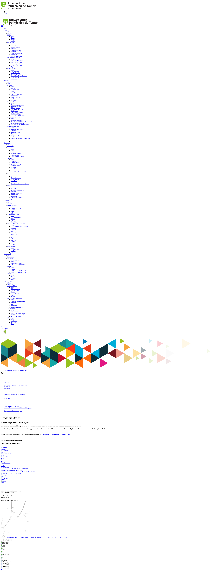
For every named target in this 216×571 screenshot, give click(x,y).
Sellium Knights (15, 293)
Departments (14, 67)
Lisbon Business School (17, 123)
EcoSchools (14, 196)
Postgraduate (14, 95)
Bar (12, 304)
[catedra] (3, 481)
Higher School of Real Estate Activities (21, 121)
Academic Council (16, 51)
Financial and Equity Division (19, 76)
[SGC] (3, 476)
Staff (8, 173)
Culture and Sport (12, 286)
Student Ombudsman (16, 53)
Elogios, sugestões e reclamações (13, 411)
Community (7, 143)
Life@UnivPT (8, 281)
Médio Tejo (10, 318)
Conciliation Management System (20, 172)
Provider (13, 152)
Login (5, 13)
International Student (12, 260)
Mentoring (13, 191)
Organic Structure (51, 537)
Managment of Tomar (16, 62)
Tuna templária (15, 290)
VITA (12, 243)
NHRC (13, 241)
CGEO (13, 219)
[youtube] (8, 540)
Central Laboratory (12, 205)
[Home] (18, 9)
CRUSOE (13, 278)
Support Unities (12, 370)
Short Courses (14, 98)
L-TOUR (13, 240)
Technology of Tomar (16, 65)
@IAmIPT (10, 185)
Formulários (7, 386)
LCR (12, 235)
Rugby (12, 295)
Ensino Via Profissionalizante (12, 406)
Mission (13, 41)
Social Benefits (15, 179)
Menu (9, 32)
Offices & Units (11, 68)
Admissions (7, 28)
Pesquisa (5, 327)
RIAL (12, 280)
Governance (10, 42)
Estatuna (13, 292)
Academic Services (16, 153)
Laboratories (14, 79)
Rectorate (13, 48)
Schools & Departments (13, 57)
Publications (14, 54)
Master (12, 91)
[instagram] (5, 540)
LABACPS (14, 234)
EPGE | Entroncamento (17, 112)
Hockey (13, 296)
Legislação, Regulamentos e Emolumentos (15, 385)
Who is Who (63, 537)
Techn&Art (14, 222)
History (9, 35)
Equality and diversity (16, 193)
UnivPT (6, 30)
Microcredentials (15, 97)
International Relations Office (18, 272)
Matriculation (14, 137)
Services (6, 370)
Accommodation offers (17, 307)
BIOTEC (13, 228)
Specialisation (14, 100)
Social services (15, 135)
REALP (9, 273)
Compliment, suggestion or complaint (31, 537)
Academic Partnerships (13, 117)
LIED (12, 237)
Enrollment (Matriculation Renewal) (20, 138)
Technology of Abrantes (17, 63)
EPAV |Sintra (14, 111)
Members (6, 382)
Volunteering (14, 194)
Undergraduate (15, 89)
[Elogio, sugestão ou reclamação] (5, 467)
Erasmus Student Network (18, 264)
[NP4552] (3, 475)
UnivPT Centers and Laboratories (16, 223)
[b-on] (2, 482)
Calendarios (7, 388)
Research (6, 200)
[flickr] (15, 540)
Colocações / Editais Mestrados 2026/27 (14, 394)
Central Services (15, 162)
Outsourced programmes (14, 102)
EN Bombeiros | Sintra (17, 109)
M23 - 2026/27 (8, 398)
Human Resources (16, 74)
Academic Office (15, 73)
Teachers (9, 158)
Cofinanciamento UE (16, 56)
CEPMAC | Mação (16, 114)
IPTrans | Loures (15, 108)
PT (5, 15)
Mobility (9, 266)
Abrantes (13, 322)
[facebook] (2, 540)
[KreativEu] (4, 478)
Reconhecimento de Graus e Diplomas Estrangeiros (17, 408)
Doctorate (13, 92)
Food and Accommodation (14, 298)
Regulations (14, 133)
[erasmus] (3, 479)
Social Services (15, 77)
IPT (2, 26)
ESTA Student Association (18, 315)
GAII (12, 211)
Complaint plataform (11, 537)
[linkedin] (11, 540)
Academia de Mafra (16, 106)
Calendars (13, 130)
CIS (12, 231)
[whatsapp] (18, 540)
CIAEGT (13, 229)
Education (6, 80)
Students (9, 147)
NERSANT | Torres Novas (18, 115)
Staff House (14, 168)
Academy (13, 251)
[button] (1, 569)
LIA (12, 213)
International (7, 254)
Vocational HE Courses (17, 94)
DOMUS (13, 232)
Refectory (13, 302)
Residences (14, 305)
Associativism (11, 308)
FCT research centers (13, 214)
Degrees (9, 85)
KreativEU (10, 258)
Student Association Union (18, 313)
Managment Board (16, 50)
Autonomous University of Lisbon (20, 124)
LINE (12, 238)
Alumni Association (16, 316)
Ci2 (12, 220)
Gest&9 (13, 245)
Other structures (11, 246)
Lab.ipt (13, 210)
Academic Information (13, 126)
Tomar (12, 324)
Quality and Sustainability (18, 190)
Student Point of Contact (17, 156)
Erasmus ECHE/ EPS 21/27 (18, 270)
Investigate (14, 167)
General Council (15, 47)
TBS (12, 252)
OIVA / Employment (16, 197)
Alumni (13, 199)
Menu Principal (5, 328)
